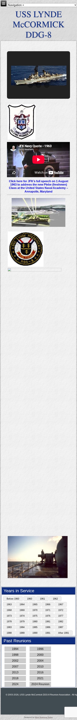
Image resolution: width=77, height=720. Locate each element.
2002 (15, 660)
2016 (40, 672)
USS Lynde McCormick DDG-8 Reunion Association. (45, 694)
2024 (15, 684)
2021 (40, 678)
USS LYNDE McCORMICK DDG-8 (38, 24)
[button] (30, 85)
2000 (40, 654)
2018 (15, 678)
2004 (40, 660)
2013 (15, 672)
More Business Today (43, 717)
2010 (40, 666)
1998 (15, 654)
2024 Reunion (40, 684)
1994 (15, 648)
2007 (15, 666)
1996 (40, 648)
